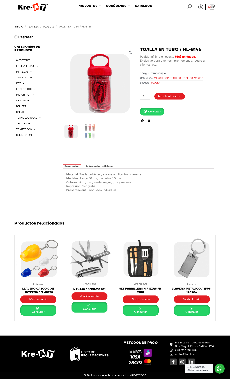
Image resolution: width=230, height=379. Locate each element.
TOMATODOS (24, 129)
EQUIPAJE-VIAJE (25, 66)
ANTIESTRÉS (23, 60)
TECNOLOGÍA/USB (26, 117)
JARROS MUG (24, 77)
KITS (18, 83)
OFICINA (21, 100)
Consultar (38, 312)
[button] (130, 52)
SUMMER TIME (24, 135)
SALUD (20, 112)
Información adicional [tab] (100, 166)
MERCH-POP (23, 94)
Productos (87, 6)
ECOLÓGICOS (24, 89)
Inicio (19, 26)
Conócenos (116, 6)
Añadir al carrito (169, 96)
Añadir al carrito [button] (38, 299)
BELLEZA (21, 106)
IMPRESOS (22, 71)
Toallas (48, 26)
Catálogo (143, 6)
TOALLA (155, 82)
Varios (198, 78)
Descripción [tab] (72, 166)
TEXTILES (33, 26)
